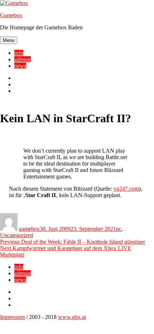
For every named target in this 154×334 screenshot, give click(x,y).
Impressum (12, 317)
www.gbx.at (72, 317)
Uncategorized (16, 235)
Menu (8, 40)
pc (118, 229)
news (20, 66)
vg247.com (126, 189)
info (18, 53)
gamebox (29, 229)
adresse (22, 59)
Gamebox (11, 15)
